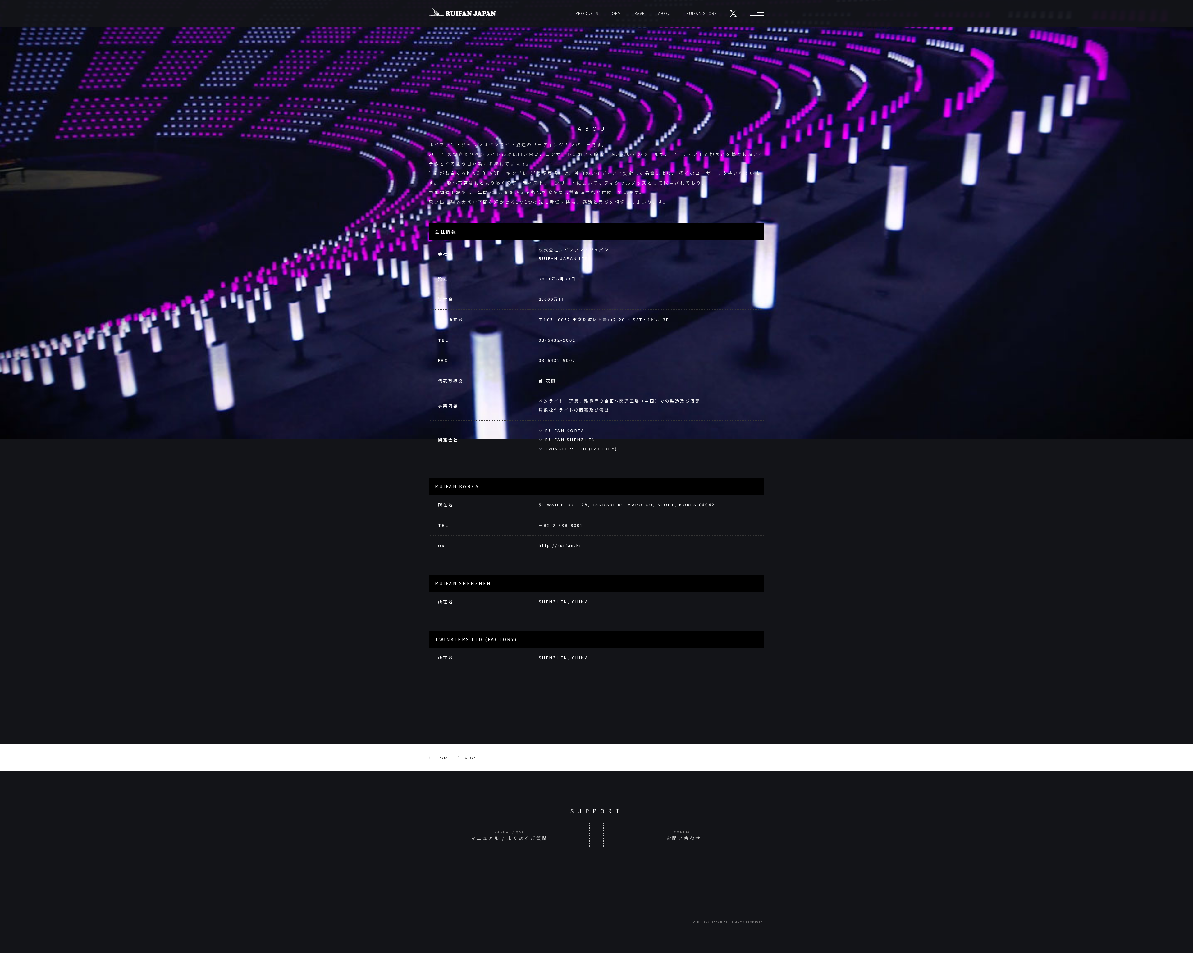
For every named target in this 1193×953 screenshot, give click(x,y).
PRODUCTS (586, 13)
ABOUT (666, 13)
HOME (444, 758)
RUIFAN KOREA (564, 430)
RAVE (639, 13)
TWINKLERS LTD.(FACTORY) (581, 449)
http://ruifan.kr (560, 545)
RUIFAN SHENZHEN (570, 439)
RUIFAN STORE (701, 13)
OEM (616, 13)
